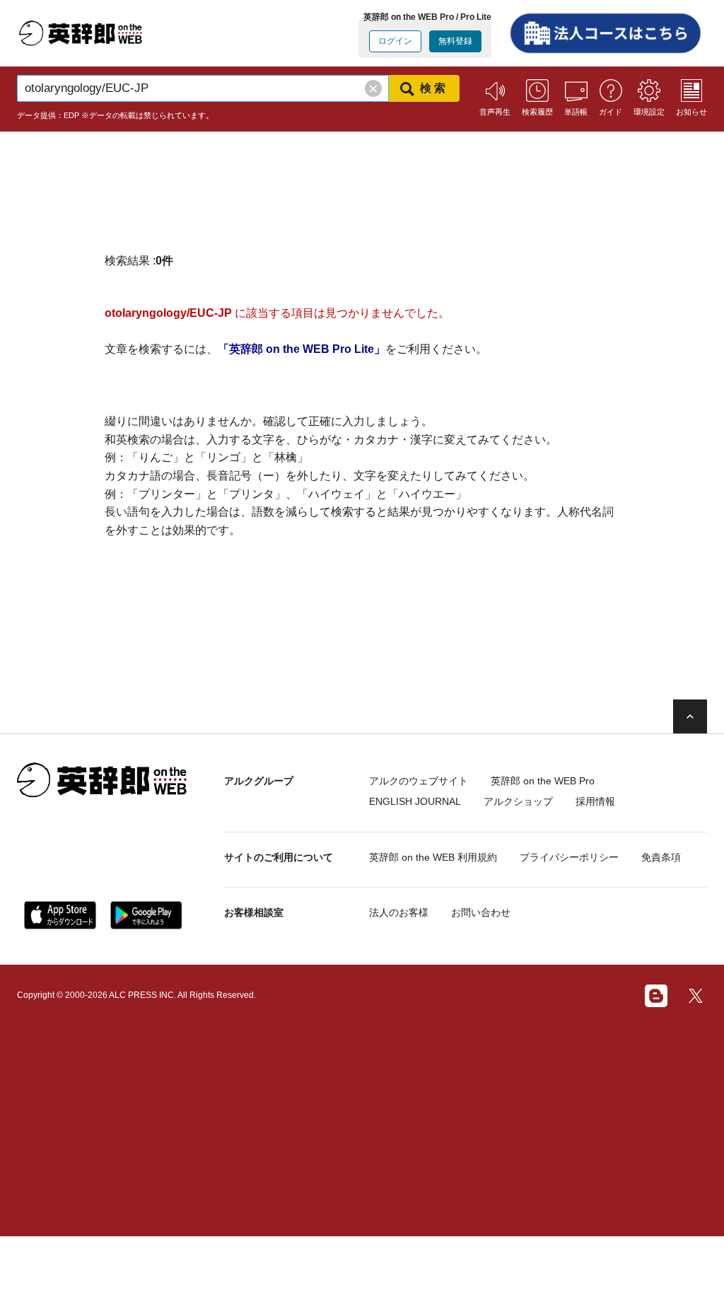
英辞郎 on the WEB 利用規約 (433, 857)
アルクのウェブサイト (418, 780)
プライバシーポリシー (569, 857)
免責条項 (661, 857)
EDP (71, 115)
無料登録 (455, 41)
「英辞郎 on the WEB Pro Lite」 (301, 349)
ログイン (395, 41)
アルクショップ (518, 802)
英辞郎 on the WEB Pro (543, 780)
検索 (434, 88)
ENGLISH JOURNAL (415, 802)
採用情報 (595, 802)
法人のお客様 (398, 912)
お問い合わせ (480, 912)
